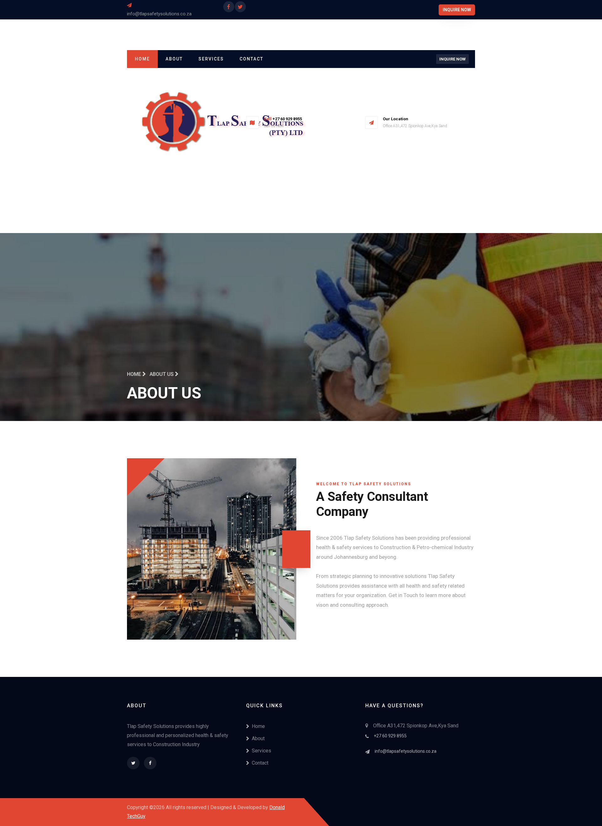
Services (211, 58)
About (174, 58)
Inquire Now (457, 9)
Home (142, 58)
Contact (251, 58)
